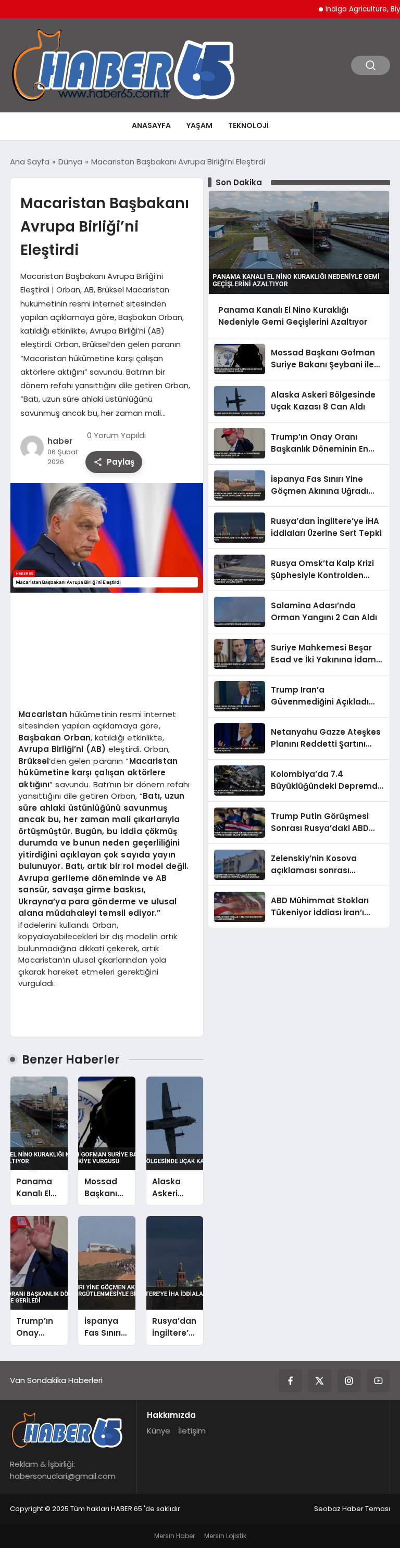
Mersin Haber (174, 1535)
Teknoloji (248, 125)
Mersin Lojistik (225, 1535)
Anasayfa (151, 125)
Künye (158, 1430)
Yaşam (199, 125)
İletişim (192, 1430)
